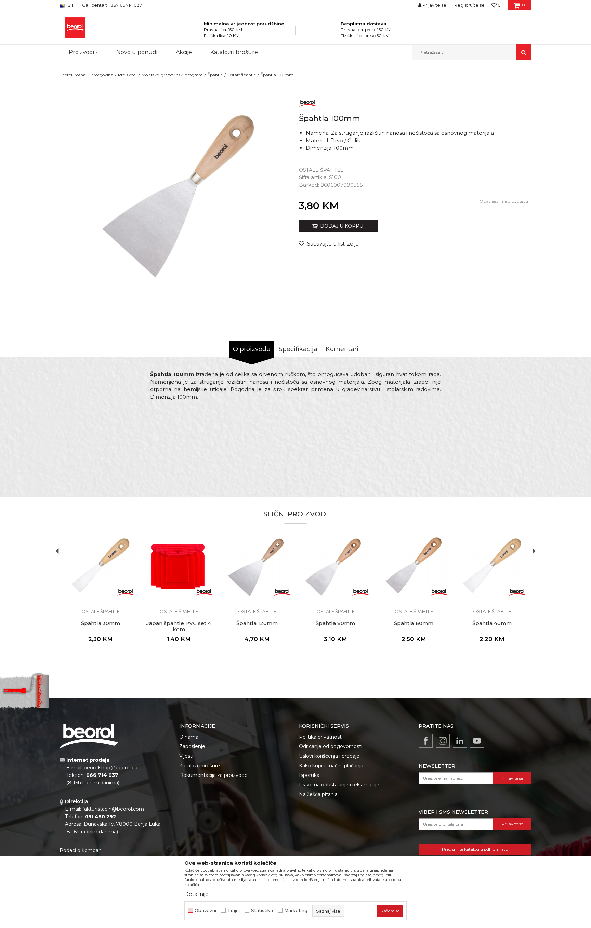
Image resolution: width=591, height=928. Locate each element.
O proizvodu (252, 349)
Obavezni (205, 910)
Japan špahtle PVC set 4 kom (178, 626)
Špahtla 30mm (100, 623)
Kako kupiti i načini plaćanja (331, 766)
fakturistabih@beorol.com (113, 809)
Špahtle (215, 74)
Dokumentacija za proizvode (213, 775)
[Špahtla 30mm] (100, 566)
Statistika (262, 910)
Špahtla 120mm (257, 623)
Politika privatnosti (321, 737)
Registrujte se (469, 5)
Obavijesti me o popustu (504, 201)
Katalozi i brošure (199, 766)
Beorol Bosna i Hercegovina (86, 74)
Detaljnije (196, 894)
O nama (188, 737)
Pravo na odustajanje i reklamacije (339, 785)
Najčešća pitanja (318, 794)
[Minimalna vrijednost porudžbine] (194, 32)
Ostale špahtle (241, 74)
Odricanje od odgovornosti (330, 746)
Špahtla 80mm (335, 623)
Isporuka (309, 775)
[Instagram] (442, 740)
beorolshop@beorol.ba (110, 768)
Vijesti (186, 756)
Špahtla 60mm (413, 623)
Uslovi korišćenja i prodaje (329, 756)
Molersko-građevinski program (172, 74)
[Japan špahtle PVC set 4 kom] (178, 566)
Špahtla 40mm (492, 623)
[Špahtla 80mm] (335, 566)
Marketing (295, 910)
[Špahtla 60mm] (413, 566)
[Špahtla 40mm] (492, 566)
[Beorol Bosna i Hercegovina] (75, 27)
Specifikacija (298, 349)
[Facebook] (425, 740)
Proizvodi (127, 74)
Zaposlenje (192, 746)
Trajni (233, 910)
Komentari (342, 349)
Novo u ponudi (136, 52)
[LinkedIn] (460, 740)
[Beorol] (307, 102)
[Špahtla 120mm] (257, 566)
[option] (177, 197)
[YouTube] (477, 740)
